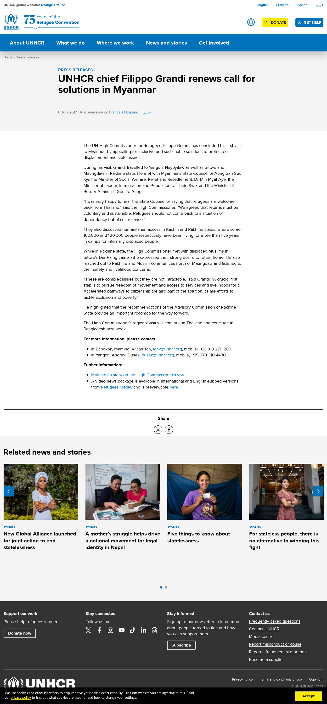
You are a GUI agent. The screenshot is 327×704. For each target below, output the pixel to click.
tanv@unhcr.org (167, 349)
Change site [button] (50, 4)
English (263, 4)
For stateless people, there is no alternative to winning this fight (284, 540)
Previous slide (9, 491)
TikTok (133, 630)
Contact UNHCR (264, 628)
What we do (70, 43)
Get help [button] (312, 22)
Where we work (115, 43)
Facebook (99, 630)
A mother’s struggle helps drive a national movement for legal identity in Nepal (122, 540)
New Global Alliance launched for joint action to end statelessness (40, 540)
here (173, 387)
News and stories (166, 43)
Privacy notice (242, 679)
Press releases (28, 57)
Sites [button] (251, 22)
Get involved (214, 43)
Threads (155, 630)
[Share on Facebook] (169, 429)
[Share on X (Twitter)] (158, 429)
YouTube (121, 630)
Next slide (318, 491)
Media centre (261, 636)
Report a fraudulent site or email (279, 651)
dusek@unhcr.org (158, 355)
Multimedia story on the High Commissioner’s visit (137, 375)
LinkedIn (144, 630)
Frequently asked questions (274, 621)
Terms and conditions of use (281, 679)
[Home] (37, 22)
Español (302, 4)
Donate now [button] (19, 633)
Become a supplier (266, 659)
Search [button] (236, 22)
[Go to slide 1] (162, 588)
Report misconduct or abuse (275, 644)
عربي (319, 4)
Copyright (316, 679)
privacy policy (21, 697)
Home (8, 57)
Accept (308, 696)
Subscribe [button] (181, 645)
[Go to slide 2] (167, 588)
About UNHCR (27, 43)
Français (282, 4)
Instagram (110, 630)
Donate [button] (278, 22)
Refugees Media (116, 387)
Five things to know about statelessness (198, 537)
